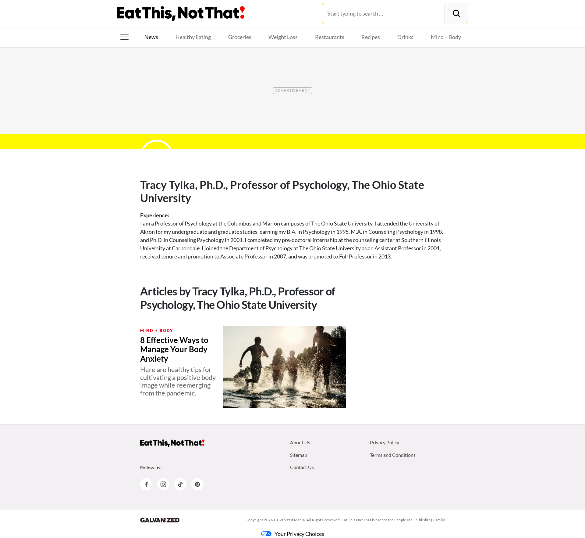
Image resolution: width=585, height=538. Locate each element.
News (151, 37)
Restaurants (329, 37)
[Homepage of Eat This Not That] (172, 443)
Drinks (405, 37)
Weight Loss (283, 37)
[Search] (456, 13)
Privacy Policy (384, 442)
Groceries (239, 37)
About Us (300, 442)
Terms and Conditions (393, 455)
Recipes (370, 37)
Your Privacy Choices (299, 533)
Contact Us (302, 467)
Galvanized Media (289, 520)
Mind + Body (446, 37)
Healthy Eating (193, 37)
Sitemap (298, 455)
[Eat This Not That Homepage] (181, 13)
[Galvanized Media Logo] (159, 520)
